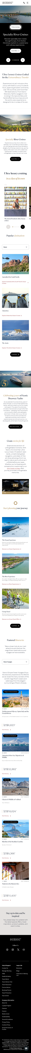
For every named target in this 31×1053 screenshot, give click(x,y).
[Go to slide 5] (18, 226)
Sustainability (6, 1016)
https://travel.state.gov (16, 1048)
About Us (4, 1003)
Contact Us (5, 968)
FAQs (3, 973)
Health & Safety (6, 976)
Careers (4, 1011)
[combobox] (15, 247)
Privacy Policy (6, 1022)
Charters (4, 1008)
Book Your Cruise (14, 426)
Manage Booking (6, 971)
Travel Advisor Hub (7, 982)
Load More (14, 354)
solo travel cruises (13, 468)
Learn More (14, 51)
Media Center (5, 1014)
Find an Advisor (6, 987)
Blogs (17, 971)
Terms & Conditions (7, 1019)
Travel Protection (6, 993)
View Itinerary (5, 729)
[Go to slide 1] (12, 226)
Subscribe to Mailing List (22, 974)
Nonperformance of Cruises (7, 1028)
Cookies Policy (6, 1025)
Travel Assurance (6, 984)
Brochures (19, 968)
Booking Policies (6, 990)
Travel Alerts (5, 979)
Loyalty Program (6, 1005)
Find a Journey (16, 27)
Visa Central (5, 995)
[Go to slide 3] (15, 226)
